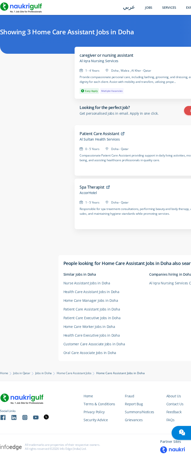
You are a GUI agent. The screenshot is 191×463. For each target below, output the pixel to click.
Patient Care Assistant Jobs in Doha (91, 309)
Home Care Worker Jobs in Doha (89, 326)
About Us (173, 396)
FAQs (170, 419)
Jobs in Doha (43, 373)
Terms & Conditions (99, 404)
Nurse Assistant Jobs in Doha (86, 283)
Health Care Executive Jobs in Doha (91, 335)
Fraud (129, 396)
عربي (129, 7)
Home (4, 373)
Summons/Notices (139, 412)
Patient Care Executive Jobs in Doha (92, 317)
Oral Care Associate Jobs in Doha (89, 352)
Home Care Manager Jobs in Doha (90, 300)
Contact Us (175, 404)
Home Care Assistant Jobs (74, 373)
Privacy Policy (94, 412)
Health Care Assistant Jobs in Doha (91, 291)
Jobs (148, 7)
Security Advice (96, 419)
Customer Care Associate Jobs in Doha (94, 344)
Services (169, 7)
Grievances (134, 419)
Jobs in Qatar (21, 373)
